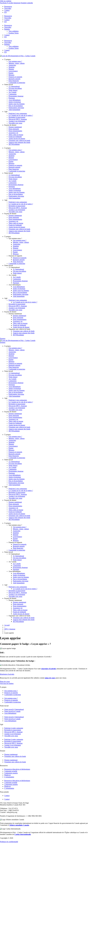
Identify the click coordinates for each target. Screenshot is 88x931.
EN (5, 12)
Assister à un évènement (12, 734)
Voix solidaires (14, 31)
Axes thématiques (15, 100)
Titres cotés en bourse (16, 135)
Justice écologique (15, 102)
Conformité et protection (17, 82)
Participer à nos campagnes (18, 113)
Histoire (11, 69)
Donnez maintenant (15, 127)
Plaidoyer (7, 775)
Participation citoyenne (16, 108)
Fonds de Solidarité (15, 137)
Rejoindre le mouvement (17, 117)
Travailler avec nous (15, 123)
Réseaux (11, 75)
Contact (7, 10)
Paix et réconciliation (16, 106)
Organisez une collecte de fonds (19, 140)
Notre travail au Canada (12, 711)
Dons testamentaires (15, 131)
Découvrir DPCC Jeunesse (18, 119)
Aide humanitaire (14, 110)
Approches (12, 65)
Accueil (7, 625)
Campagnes (13, 94)
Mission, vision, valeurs (17, 63)
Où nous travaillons (15, 88)
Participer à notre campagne (13, 728)
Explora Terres (14, 33)
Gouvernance (13, 71)
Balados (7, 29)
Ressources (8, 6)
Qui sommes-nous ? (15, 61)
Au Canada (12, 92)
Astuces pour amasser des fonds (19, 142)
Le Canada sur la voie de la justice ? (21, 115)
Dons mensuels (14, 129)
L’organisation (9, 777)
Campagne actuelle (10, 771)
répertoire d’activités (48, 669)
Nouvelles (7, 8)
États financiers (14, 81)
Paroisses (12, 98)
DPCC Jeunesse (9, 629)
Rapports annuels (14, 79)
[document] (44, 887)
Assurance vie (13, 133)
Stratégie (11, 67)
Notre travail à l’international (14, 709)
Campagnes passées (11, 773)
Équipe (11, 73)
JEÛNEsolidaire (14, 144)
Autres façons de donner (17, 138)
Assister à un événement (17, 121)
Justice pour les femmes (17, 104)
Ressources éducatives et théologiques (17, 769)
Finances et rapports (15, 77)
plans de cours (50, 678)
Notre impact (13, 90)
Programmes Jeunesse (16, 96)
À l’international (14, 86)
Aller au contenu (5, 1)
